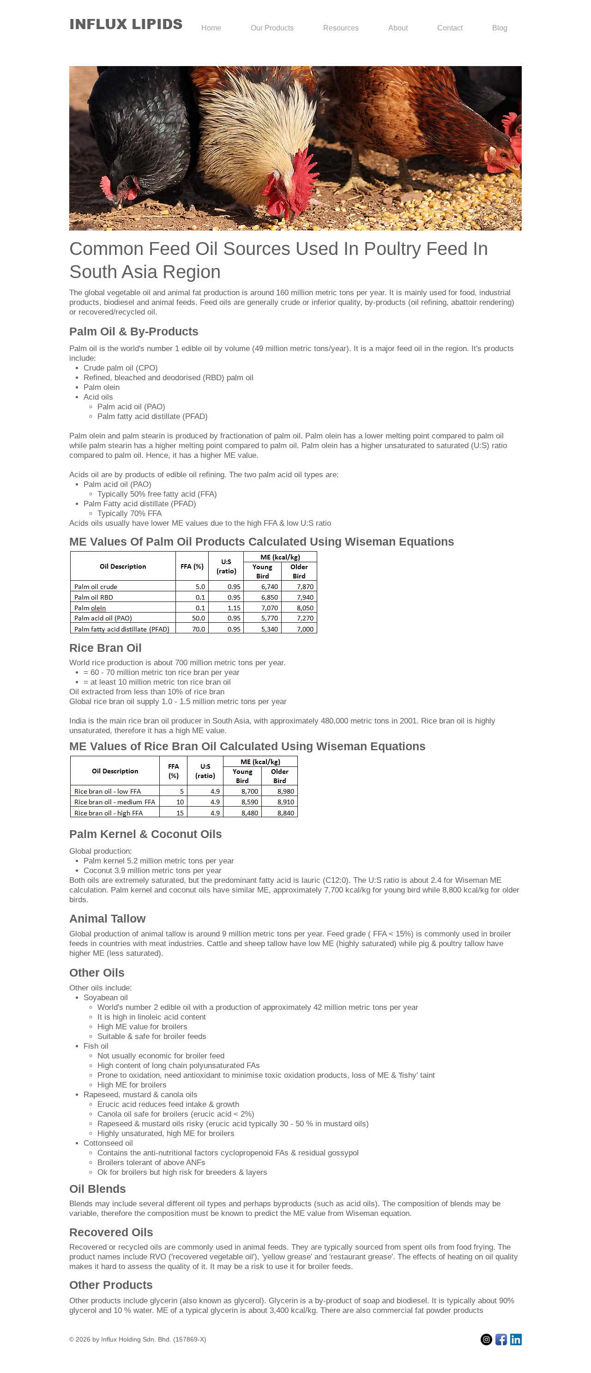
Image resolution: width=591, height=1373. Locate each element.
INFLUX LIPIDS (126, 24)
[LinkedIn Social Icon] (516, 1339)
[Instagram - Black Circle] (486, 1339)
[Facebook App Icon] (501, 1339)
